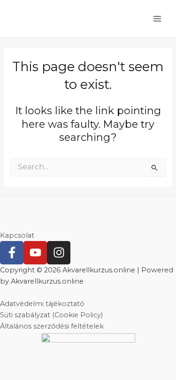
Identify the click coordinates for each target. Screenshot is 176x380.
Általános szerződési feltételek (52, 326)
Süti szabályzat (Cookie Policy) (51, 315)
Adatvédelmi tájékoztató (42, 304)
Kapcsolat (17, 235)
